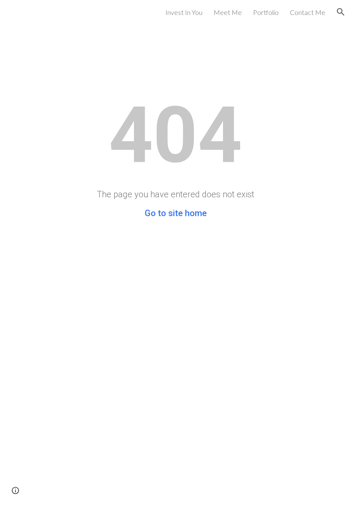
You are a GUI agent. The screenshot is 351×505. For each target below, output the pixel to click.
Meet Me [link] (228, 12)
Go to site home (176, 213)
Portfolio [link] (266, 12)
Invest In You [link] (183, 12)
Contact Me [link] (307, 12)
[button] (340, 12)
